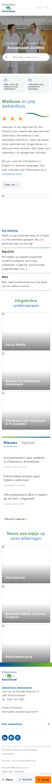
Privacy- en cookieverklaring (18, 760)
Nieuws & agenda (15, 519)
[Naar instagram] (18, 737)
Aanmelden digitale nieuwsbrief (20, 711)
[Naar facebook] (11, 737)
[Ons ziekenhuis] (26, 724)
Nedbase (19, 771)
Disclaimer (8, 753)
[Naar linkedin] (5, 737)
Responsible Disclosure (15, 767)
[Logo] (8, 8)
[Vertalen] (13, 119)
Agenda (28, 442)
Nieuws (10, 442)
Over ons (10, 184)
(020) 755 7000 (15, 699)
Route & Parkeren (12, 707)
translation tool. (12, 174)
